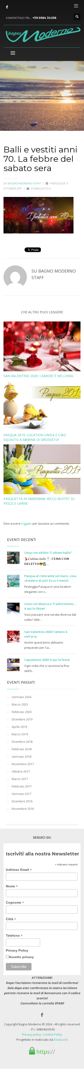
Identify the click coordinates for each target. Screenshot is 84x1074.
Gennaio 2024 (21, 697)
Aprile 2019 (19, 727)
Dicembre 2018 (22, 742)
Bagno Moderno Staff (25, 183)
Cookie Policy (52, 1034)
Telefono (14, 935)
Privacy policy (31, 1034)
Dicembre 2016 (22, 801)
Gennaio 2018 (21, 756)
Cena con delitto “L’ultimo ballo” (48, 553)
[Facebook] (7, 6)
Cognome (15, 902)
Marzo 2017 (20, 779)
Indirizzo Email (19, 870)
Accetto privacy (21, 957)
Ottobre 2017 (21, 771)
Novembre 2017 (23, 764)
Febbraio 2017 (22, 786)
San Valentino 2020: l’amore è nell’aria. (39, 376)
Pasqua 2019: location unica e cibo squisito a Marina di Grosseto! (35, 437)
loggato (26, 523)
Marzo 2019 (20, 734)
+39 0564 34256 (44, 18)
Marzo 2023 (20, 704)
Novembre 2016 (23, 809)
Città (11, 919)
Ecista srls (61, 1039)
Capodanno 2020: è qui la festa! (47, 660)
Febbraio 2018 (22, 749)
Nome (12, 886)
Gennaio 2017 (21, 794)
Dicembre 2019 (22, 719)
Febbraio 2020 (22, 712)
